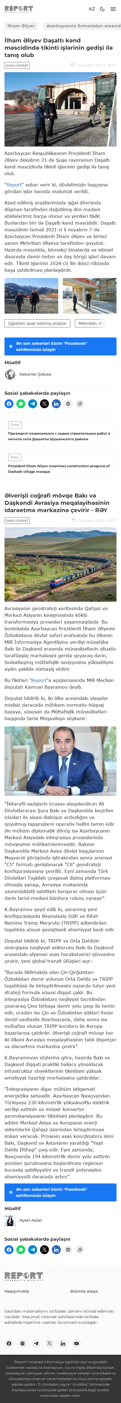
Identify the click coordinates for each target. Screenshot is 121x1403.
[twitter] (44, 403)
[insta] (22, 1343)
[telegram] (32, 403)
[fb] (9, 403)
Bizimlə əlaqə (84, 1291)
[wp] (20, 403)
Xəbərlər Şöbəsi (35, 374)
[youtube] (76, 1343)
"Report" (14, 184)
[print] (68, 403)
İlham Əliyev (21, 25)
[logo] (19, 9)
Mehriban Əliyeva (96, 323)
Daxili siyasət (17, 65)
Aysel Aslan (30, 1220)
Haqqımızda (17, 1291)
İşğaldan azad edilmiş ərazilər (37, 323)
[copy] (79, 403)
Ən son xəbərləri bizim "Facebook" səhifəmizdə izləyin (51, 346)
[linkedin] (56, 403)
